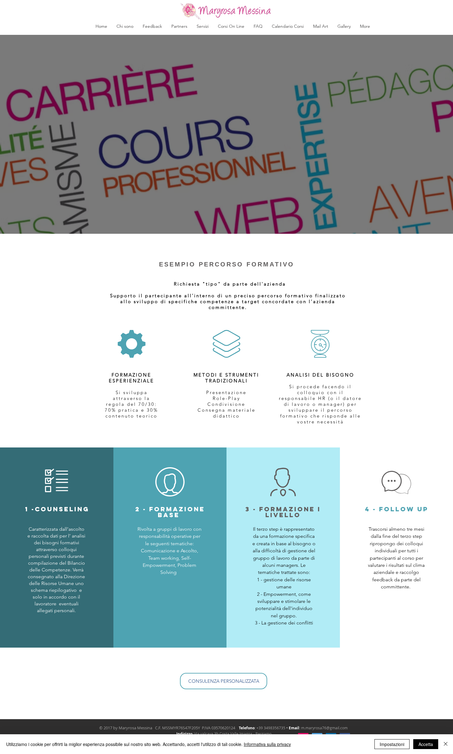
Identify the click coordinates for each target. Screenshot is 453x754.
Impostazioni (392, 744)
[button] (202, 26)
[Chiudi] (445, 744)
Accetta (425, 744)
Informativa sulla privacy (267, 744)
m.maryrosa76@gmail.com (324, 727)
